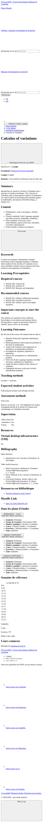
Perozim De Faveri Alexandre (22, 171)
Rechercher (6, 95)
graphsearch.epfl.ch (18, 646)
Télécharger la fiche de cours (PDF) (21, 163)
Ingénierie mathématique (15, 130)
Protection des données (32, 793)
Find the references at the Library (18, 493)
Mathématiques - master (12, 515)
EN (7, 101)
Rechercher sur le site (9, 51)
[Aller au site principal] (24, 121)
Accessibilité (6, 793)
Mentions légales (17, 793)
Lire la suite (22, 231)
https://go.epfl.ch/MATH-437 (17, 504)
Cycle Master (11, 128)
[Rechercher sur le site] (19, 90)
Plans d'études (6, 8)
